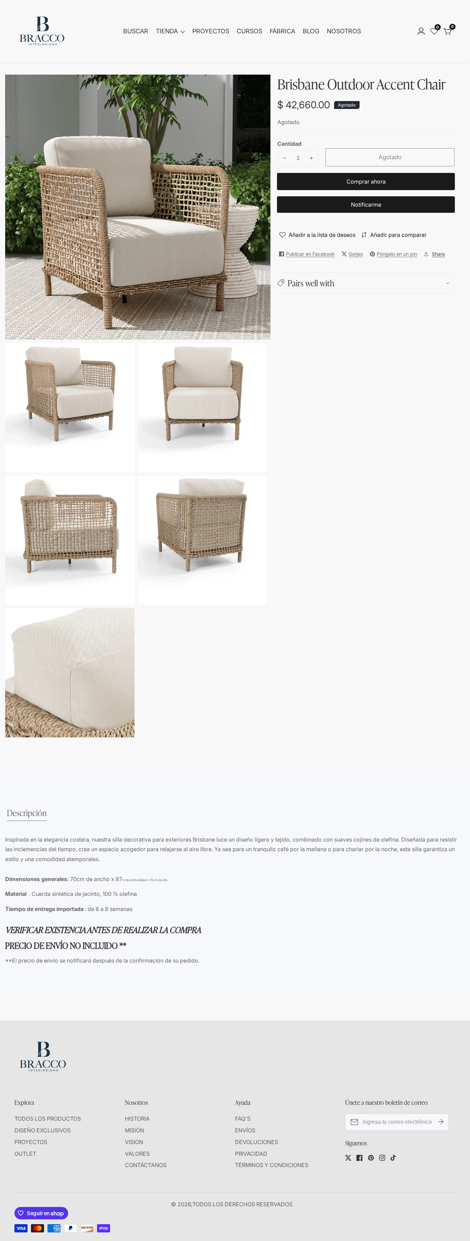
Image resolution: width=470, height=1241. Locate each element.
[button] (366, 282)
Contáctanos (146, 1165)
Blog (311, 31)
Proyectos (210, 31)
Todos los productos (47, 1118)
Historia (137, 1118)
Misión (134, 1130)
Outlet (25, 1153)
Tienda (167, 31)
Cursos (249, 31)
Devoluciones (256, 1142)
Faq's (242, 1118)
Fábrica (282, 31)
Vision (134, 1142)
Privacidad (251, 1153)
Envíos (245, 1130)
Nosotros (344, 31)
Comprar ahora (366, 181)
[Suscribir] (441, 1122)
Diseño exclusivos (42, 1130)
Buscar (135, 31)
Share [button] (438, 254)
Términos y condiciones (271, 1165)
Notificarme (366, 204)
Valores (137, 1153)
